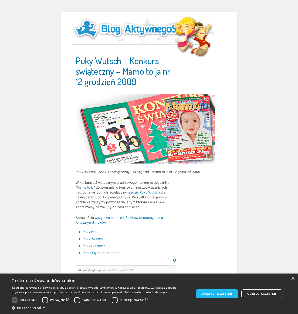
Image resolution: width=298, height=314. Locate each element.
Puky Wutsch (93, 239)
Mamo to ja (85, 187)
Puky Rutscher (94, 246)
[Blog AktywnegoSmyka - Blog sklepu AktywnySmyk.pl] (137, 29)
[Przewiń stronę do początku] (174, 260)
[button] (100, 308)
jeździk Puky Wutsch (144, 192)
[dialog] (149, 294)
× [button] (293, 278)
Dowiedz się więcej (155, 292)
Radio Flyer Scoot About (101, 253)
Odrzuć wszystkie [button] (262, 294)
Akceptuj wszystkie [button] (217, 294)
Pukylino (89, 232)
